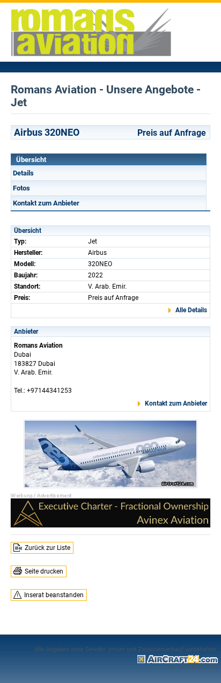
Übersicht (31, 160)
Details (23, 173)
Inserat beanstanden (54, 595)
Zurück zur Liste (47, 548)
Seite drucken (44, 571)
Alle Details (191, 310)
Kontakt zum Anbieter (46, 203)
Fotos (21, 188)
